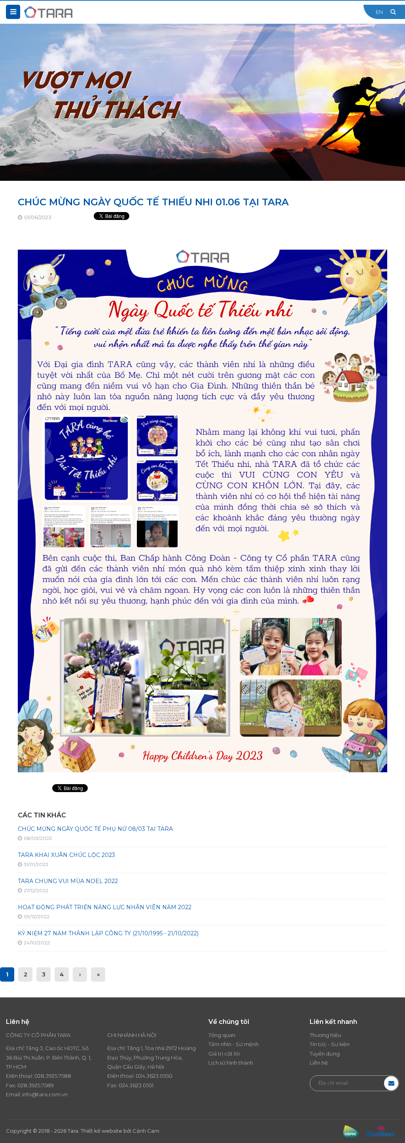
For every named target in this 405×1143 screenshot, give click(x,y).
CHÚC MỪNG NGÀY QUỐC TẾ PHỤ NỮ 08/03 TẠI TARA (95, 828)
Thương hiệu (325, 1035)
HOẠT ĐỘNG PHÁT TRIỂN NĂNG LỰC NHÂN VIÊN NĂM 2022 (104, 907)
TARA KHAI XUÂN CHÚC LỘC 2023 (66, 855)
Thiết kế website (101, 1131)
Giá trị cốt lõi (224, 1053)
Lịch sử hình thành (230, 1063)
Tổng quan (221, 1035)
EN (379, 12)
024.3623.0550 (154, 1076)
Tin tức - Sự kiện (330, 1044)
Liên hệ (319, 1063)
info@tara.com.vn (45, 1094)
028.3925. (46, 1076)
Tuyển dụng (325, 1053)
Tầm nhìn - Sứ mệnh (233, 1044)
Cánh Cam (145, 1131)
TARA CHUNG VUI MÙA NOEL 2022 (68, 881)
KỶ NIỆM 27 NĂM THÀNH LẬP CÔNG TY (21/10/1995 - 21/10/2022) (108, 933)
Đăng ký (391, 1083)
